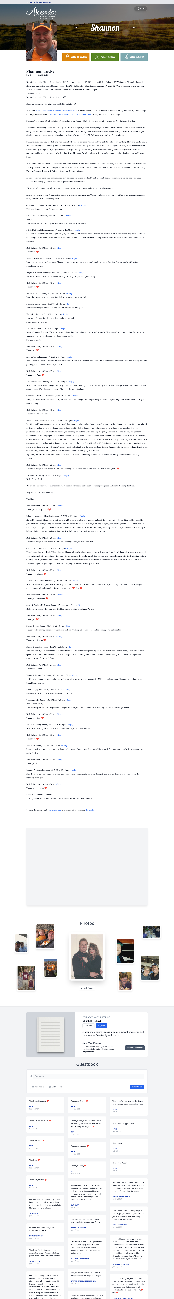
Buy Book (101, 1025)
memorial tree (55, 809)
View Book (88, 1025)
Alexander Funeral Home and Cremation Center (57, 110)
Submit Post (137, 1087)
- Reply (82, 205)
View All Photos (87, 988)
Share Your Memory (135, 1047)
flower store (91, 809)
